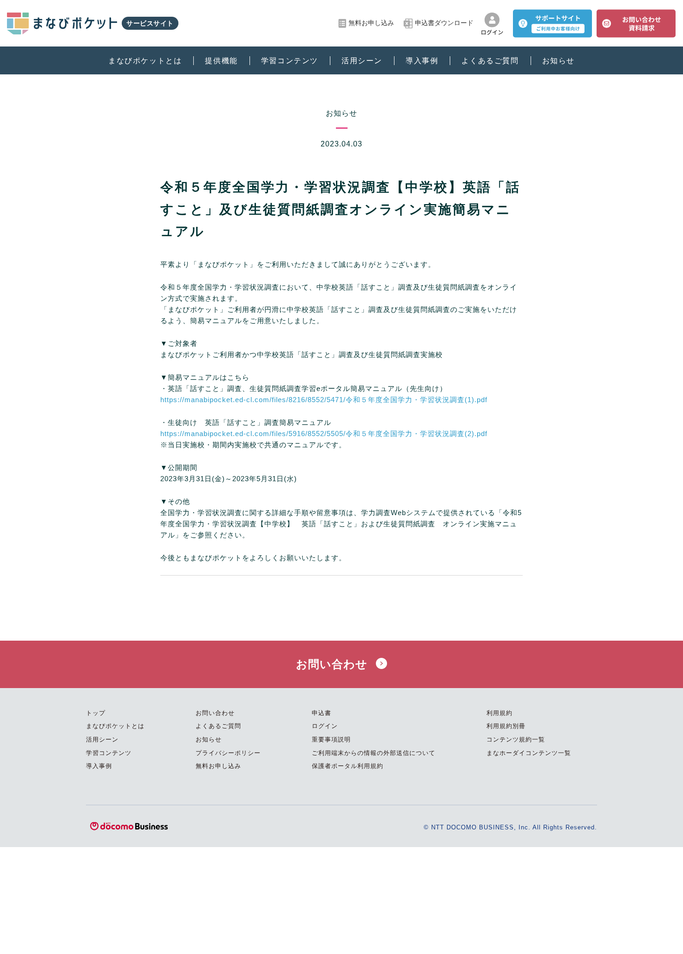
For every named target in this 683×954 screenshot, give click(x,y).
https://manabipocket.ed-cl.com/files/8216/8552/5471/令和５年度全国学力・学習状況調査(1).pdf (323, 400)
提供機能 (221, 61)
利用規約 (499, 712)
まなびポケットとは (145, 61)
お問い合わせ (333, 664)
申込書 (321, 712)
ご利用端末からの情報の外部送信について (373, 752)
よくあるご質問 (490, 61)
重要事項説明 (331, 739)
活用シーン (362, 61)
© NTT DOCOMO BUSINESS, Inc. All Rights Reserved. (510, 827)
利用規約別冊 (505, 725)
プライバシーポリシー (228, 752)
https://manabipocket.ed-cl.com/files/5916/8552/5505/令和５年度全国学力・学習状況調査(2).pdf (323, 433)
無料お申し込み (371, 23)
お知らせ (558, 61)
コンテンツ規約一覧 (515, 739)
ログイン (325, 725)
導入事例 (422, 61)
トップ (95, 712)
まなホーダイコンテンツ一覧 (528, 752)
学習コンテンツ (289, 61)
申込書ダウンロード (444, 23)
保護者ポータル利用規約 (347, 765)
